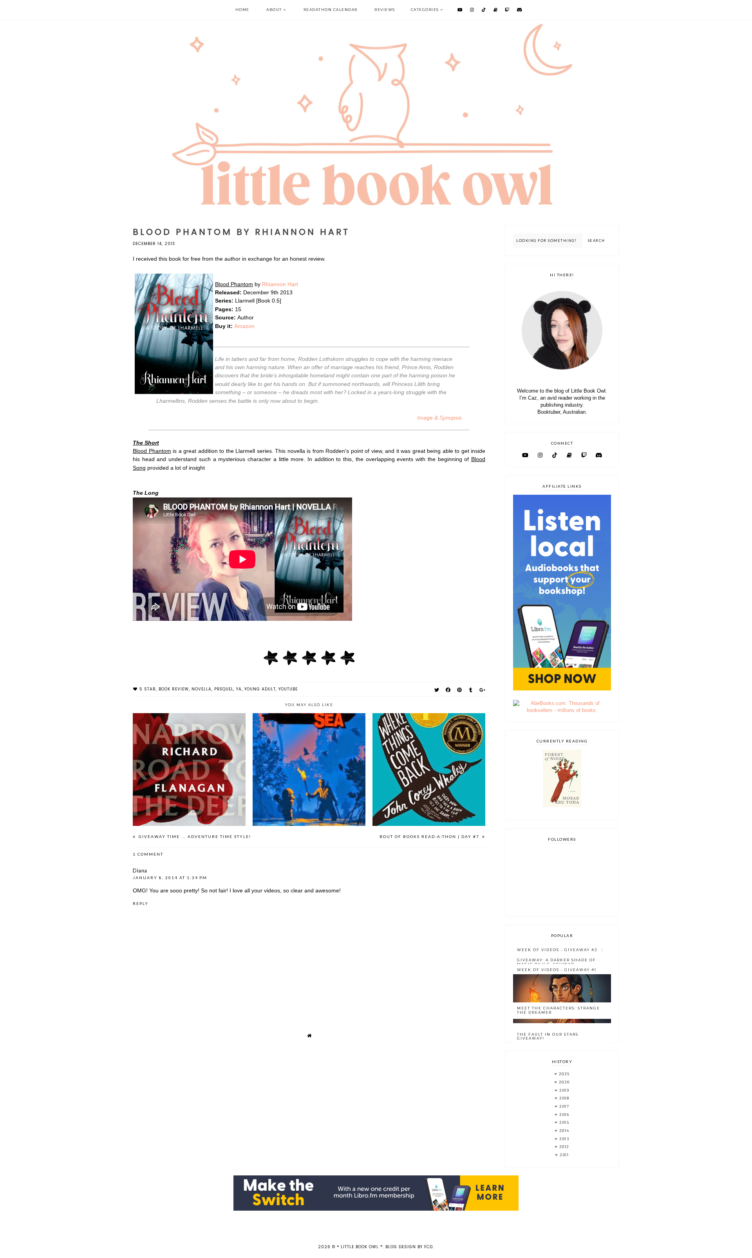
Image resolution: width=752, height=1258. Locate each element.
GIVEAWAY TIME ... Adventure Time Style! (194, 836)
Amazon (244, 326)
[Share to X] (437, 690)
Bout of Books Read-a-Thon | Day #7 (430, 836)
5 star (147, 689)
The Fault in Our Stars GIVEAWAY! (547, 1036)
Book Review (174, 689)
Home (242, 9)
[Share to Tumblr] (471, 690)
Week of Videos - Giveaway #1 (557, 970)
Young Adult (260, 689)
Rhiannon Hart (280, 284)
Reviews (384, 9)
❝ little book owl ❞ (360, 1247)
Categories (425, 9)
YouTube (288, 689)
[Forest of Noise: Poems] (562, 805)
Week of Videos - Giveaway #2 (557, 950)
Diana (140, 870)
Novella (202, 689)
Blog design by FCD (409, 1247)
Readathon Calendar (331, 9)
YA (239, 689)
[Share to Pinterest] (460, 690)
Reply (140, 903)
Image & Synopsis (439, 418)
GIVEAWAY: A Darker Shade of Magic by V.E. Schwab (556, 962)
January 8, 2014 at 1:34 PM (170, 877)
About (274, 9)
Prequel (223, 689)
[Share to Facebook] (448, 690)
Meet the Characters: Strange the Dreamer (558, 1010)
